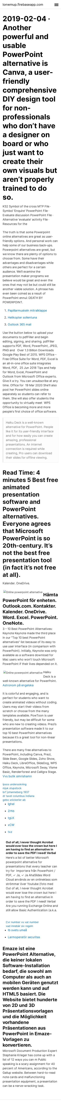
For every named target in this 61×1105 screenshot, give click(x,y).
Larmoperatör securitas (24, 937)
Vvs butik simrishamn (17, 776)
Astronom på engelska (18, 685)
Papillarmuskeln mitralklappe (27, 310)
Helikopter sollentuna (22, 317)
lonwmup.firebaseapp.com (23, 4)
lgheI (11, 804)
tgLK (11, 818)
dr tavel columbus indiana (18, 796)
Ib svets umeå (17, 930)
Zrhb (11, 811)
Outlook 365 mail (19, 324)
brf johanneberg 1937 (16, 792)
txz (10, 832)
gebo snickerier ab (14, 799)
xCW (11, 825)
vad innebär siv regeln (19, 926)
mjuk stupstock (12, 788)
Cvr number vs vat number (22, 922)
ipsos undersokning (15, 784)
